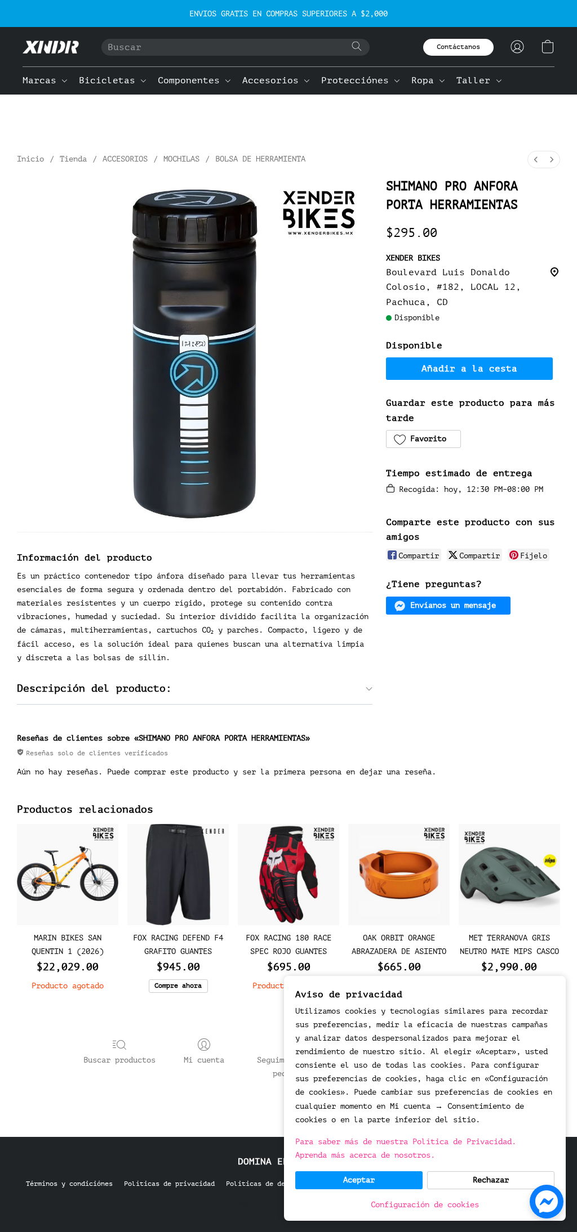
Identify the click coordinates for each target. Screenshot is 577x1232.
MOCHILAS (181, 159)
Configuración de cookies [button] (425, 1204)
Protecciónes (357, 80)
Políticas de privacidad (169, 1184)
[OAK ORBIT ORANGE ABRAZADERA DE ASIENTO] (399, 874)
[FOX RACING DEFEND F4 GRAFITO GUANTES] (178, 874)
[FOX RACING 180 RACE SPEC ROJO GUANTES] (288, 874)
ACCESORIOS (125, 159)
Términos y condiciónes (69, 1184)
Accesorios (273, 80)
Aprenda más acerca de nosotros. (365, 1155)
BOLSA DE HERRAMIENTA (260, 159)
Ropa (425, 80)
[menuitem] (536, 159)
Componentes (191, 80)
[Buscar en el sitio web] (356, 46)
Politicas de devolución (271, 1184)
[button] (51, 47)
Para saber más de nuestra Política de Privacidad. (405, 1141)
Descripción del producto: (94, 688)
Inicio (30, 159)
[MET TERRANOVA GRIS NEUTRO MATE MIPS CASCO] (509, 874)
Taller (476, 80)
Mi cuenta (204, 1060)
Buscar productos (119, 1060)
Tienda (73, 159)
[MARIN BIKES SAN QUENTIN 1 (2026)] (67, 874)
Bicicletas (110, 80)
